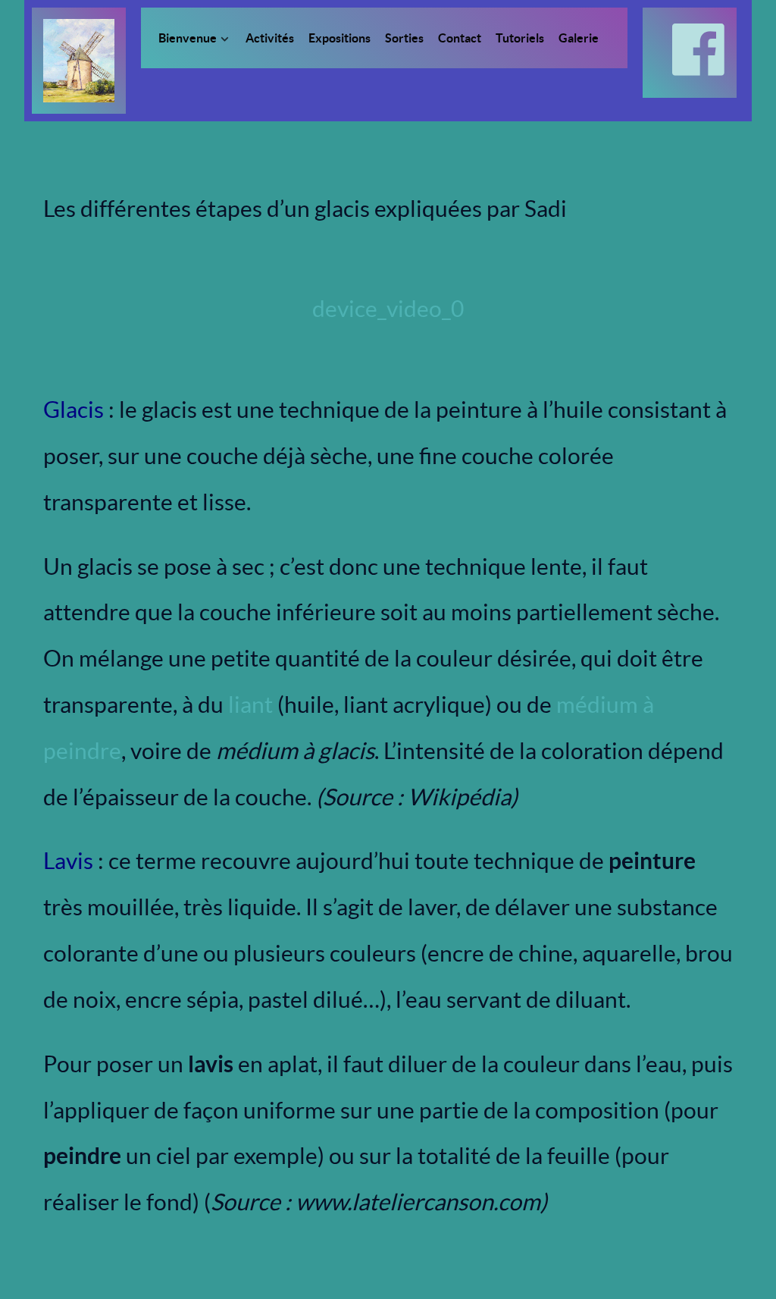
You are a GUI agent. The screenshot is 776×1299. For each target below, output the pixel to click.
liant (250, 704)
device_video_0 (388, 309)
